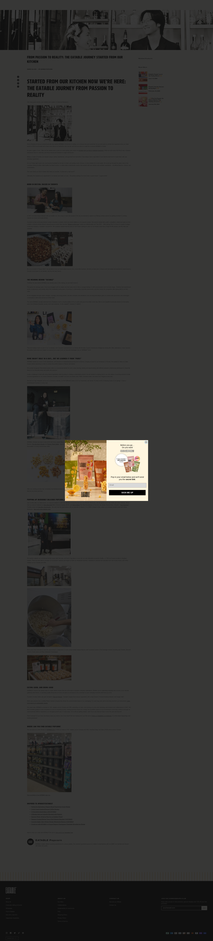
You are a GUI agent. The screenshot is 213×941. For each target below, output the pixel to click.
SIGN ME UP (127, 492)
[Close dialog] (146, 442)
